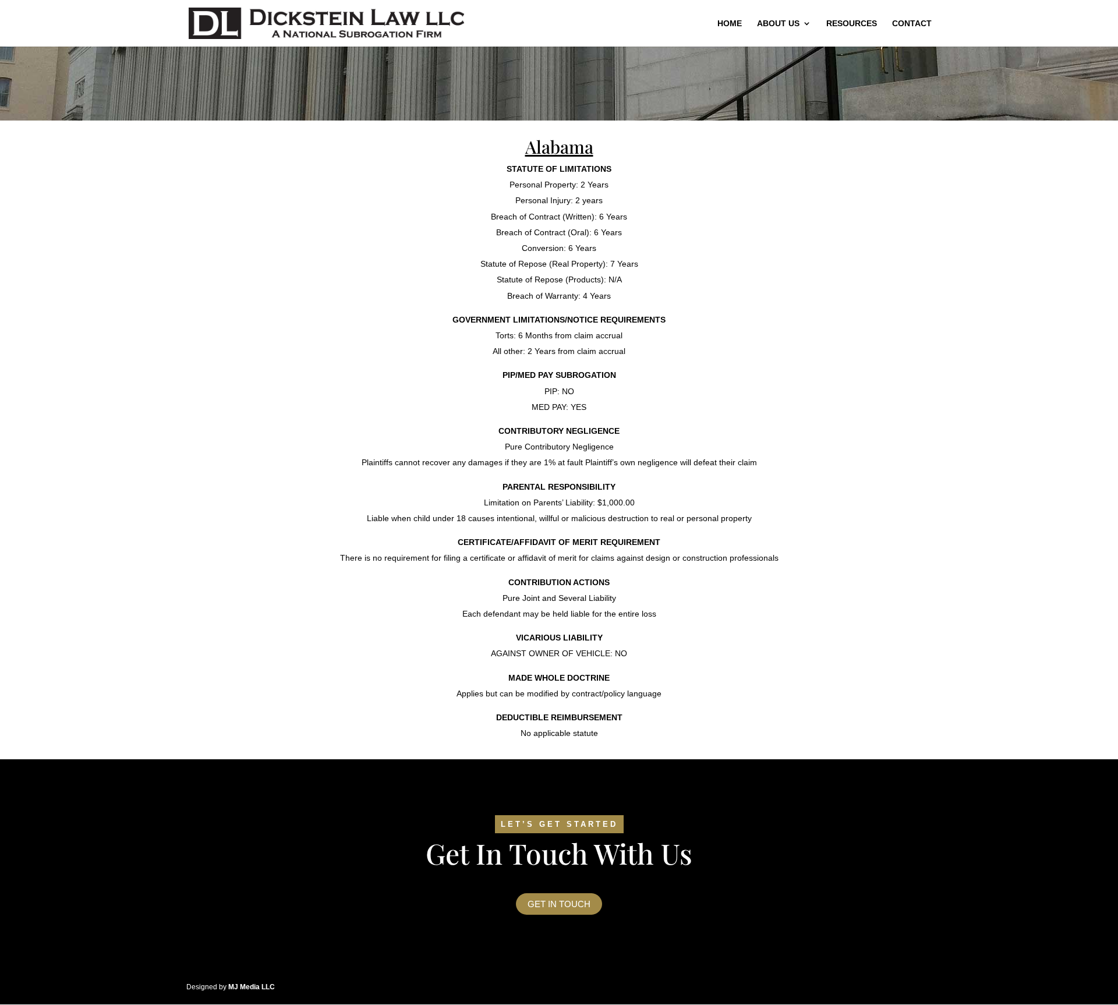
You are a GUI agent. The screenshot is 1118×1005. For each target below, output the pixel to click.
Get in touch (559, 904)
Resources (851, 23)
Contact (912, 23)
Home (729, 23)
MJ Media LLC (251, 987)
